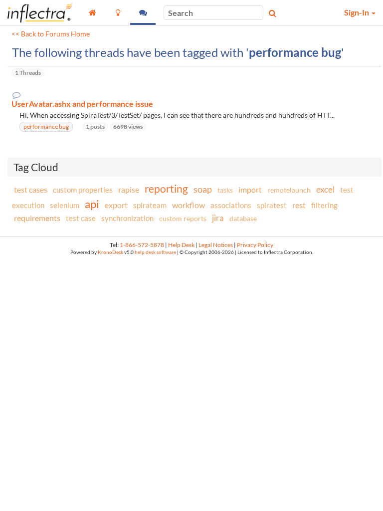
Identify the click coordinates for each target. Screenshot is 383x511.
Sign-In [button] (357, 12)
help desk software (155, 252)
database (243, 218)
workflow (188, 205)
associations (230, 205)
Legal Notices (215, 245)
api (92, 204)
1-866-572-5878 (142, 245)
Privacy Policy (255, 245)
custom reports (182, 218)
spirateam (150, 205)
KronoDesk (110, 252)
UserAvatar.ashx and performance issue (82, 103)
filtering (324, 205)
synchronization (127, 218)
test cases (30, 189)
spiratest (272, 205)
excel (325, 189)
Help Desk (181, 245)
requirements (37, 218)
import (250, 189)
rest (299, 205)
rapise (128, 189)
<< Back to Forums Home (50, 34)
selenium (64, 205)
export (116, 205)
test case (81, 218)
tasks (225, 190)
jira (218, 218)
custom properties (83, 189)
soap (202, 189)
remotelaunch (289, 190)
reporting (166, 188)
